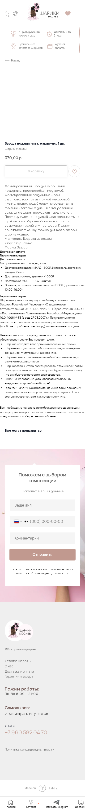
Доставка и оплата (19, 671)
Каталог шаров (16, 661)
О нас (9, 666)
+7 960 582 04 (23, 732)
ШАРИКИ (49, 13)
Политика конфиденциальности (29, 749)
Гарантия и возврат (20, 676)
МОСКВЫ (53, 17)
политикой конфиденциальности (42, 573)
